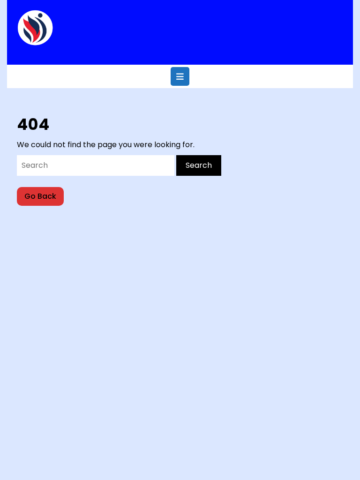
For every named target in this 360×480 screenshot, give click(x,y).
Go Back (44, 198)
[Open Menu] (180, 76)
